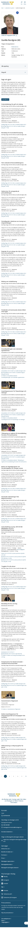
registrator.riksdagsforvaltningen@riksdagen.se (14, 840)
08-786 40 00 (6, 815)
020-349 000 (6, 825)
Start (2, 8)
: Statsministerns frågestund (11, 709)
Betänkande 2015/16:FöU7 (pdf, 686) (12, 653)
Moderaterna (14, 47)
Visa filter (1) (5, 99)
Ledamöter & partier (9, 8)
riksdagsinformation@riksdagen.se (12, 827)
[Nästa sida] (25, 776)
